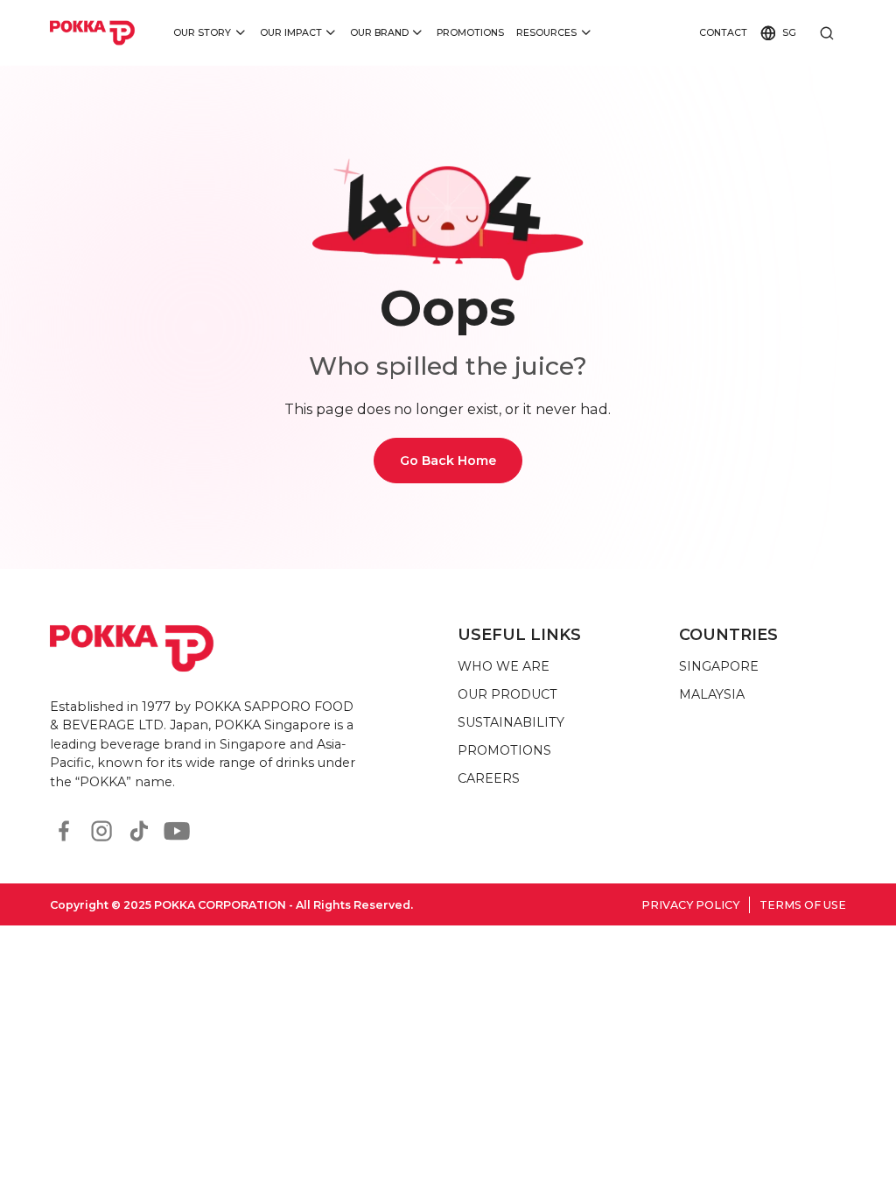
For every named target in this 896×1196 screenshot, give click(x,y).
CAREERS (489, 778)
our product (507, 694)
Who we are (504, 666)
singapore (719, 666)
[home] (93, 32)
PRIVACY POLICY (690, 904)
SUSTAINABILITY (511, 722)
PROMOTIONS (504, 750)
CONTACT (723, 33)
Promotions (470, 33)
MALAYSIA (712, 694)
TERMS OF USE (803, 904)
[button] (210, 33)
